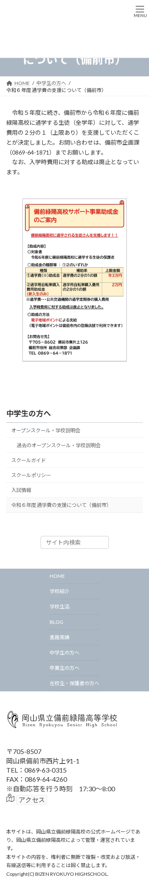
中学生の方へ (28, 413)
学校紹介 (60, 591)
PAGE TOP (137, 852)
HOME (57, 576)
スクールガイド (28, 460)
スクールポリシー (31, 475)
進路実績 (60, 637)
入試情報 (21, 490)
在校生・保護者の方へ (74, 683)
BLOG (56, 622)
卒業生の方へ (64, 668)
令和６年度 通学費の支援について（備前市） (61, 505)
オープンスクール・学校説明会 (45, 430)
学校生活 (60, 606)
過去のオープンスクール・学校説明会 (59, 445)
